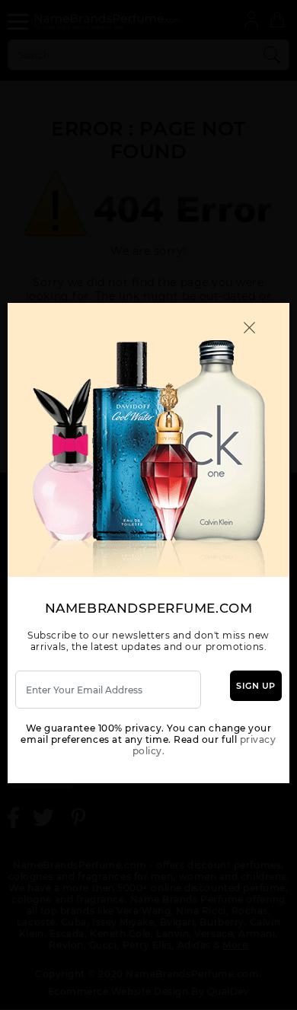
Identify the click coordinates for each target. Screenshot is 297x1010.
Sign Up (256, 685)
